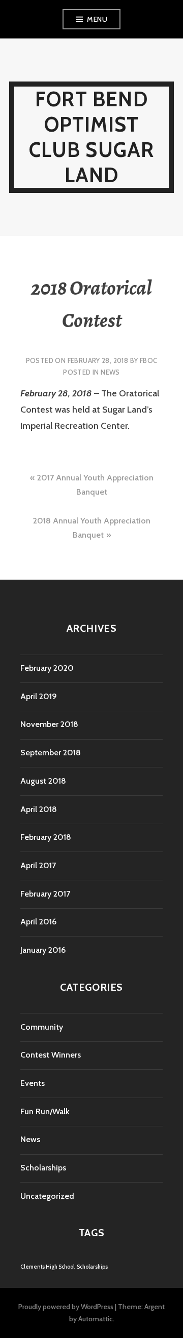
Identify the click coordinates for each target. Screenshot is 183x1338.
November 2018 (49, 724)
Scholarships (43, 1167)
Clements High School (47, 1267)
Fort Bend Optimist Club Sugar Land (92, 137)
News (110, 372)
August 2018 (43, 781)
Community (41, 1027)
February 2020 (47, 668)
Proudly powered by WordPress (65, 1306)
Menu (97, 19)
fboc (149, 360)
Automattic (95, 1318)
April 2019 (38, 696)
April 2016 (38, 921)
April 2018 (38, 809)
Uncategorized (47, 1196)
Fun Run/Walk (45, 1111)
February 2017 (45, 894)
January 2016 (43, 950)
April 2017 (38, 865)
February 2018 (45, 837)
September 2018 (50, 752)
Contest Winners (50, 1055)
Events (32, 1083)
